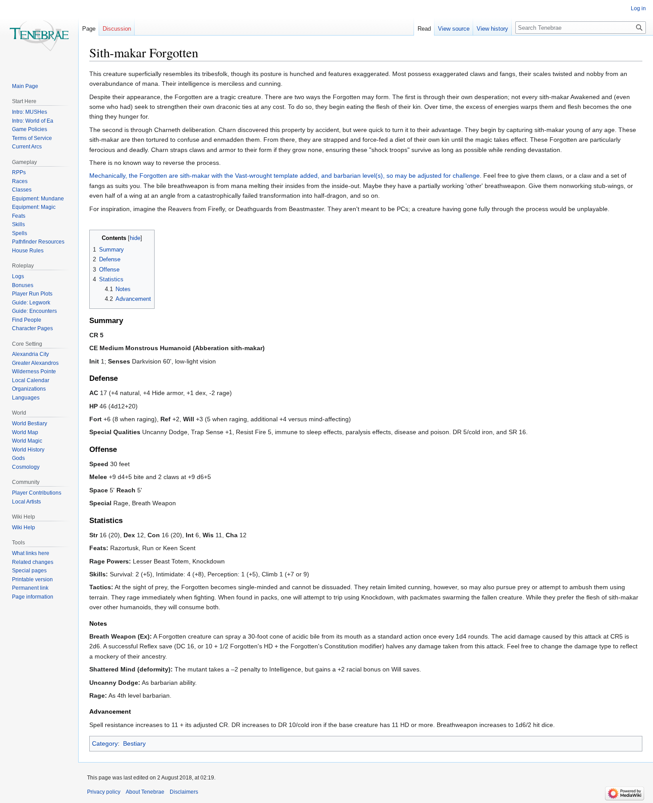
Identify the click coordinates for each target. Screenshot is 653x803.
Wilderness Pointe (34, 371)
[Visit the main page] (39, 35)
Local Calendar (30, 380)
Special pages (29, 570)
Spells (19, 233)
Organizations (29, 389)
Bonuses (22, 285)
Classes (22, 190)
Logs (18, 276)
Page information (32, 597)
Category (105, 743)
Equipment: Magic (34, 207)
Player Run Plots (32, 294)
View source (454, 28)
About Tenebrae (145, 792)
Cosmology (26, 467)
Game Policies (29, 129)
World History (28, 450)
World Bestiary (29, 423)
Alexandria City (30, 354)
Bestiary (134, 743)
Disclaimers (184, 792)
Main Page (25, 86)
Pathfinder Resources (38, 242)
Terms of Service (32, 138)
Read (424, 28)
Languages (26, 398)
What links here (30, 553)
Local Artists (26, 502)
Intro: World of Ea (32, 121)
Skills (18, 224)
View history (492, 28)
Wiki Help (23, 527)
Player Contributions (36, 493)
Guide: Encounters (34, 311)
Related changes (32, 562)
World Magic (27, 441)
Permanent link (30, 588)
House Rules (28, 251)
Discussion (117, 28)
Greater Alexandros (35, 363)
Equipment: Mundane (38, 199)
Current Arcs (27, 147)
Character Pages (32, 328)
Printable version (32, 579)
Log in (638, 8)
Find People (26, 320)
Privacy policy (103, 792)
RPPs (19, 172)
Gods (18, 458)
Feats (18, 216)
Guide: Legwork (31, 303)
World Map (25, 432)
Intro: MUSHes (29, 112)
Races (20, 181)
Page (89, 28)
